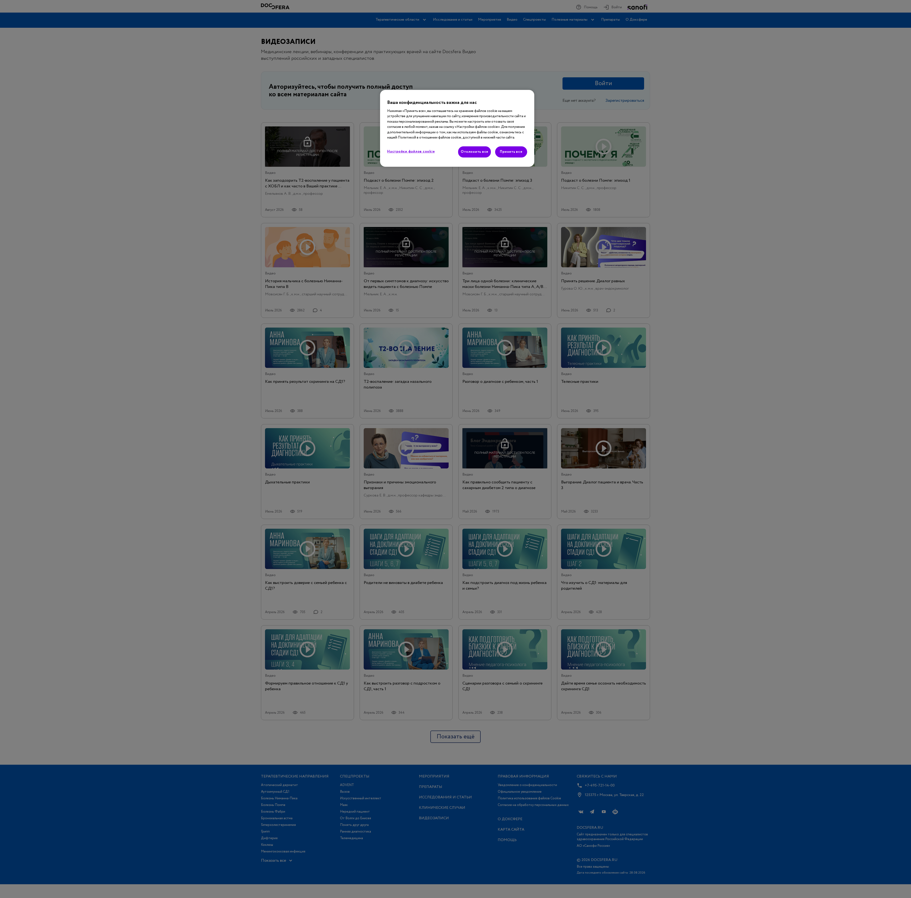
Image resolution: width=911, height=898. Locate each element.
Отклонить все (474, 151)
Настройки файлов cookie (411, 151)
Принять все (511, 151)
